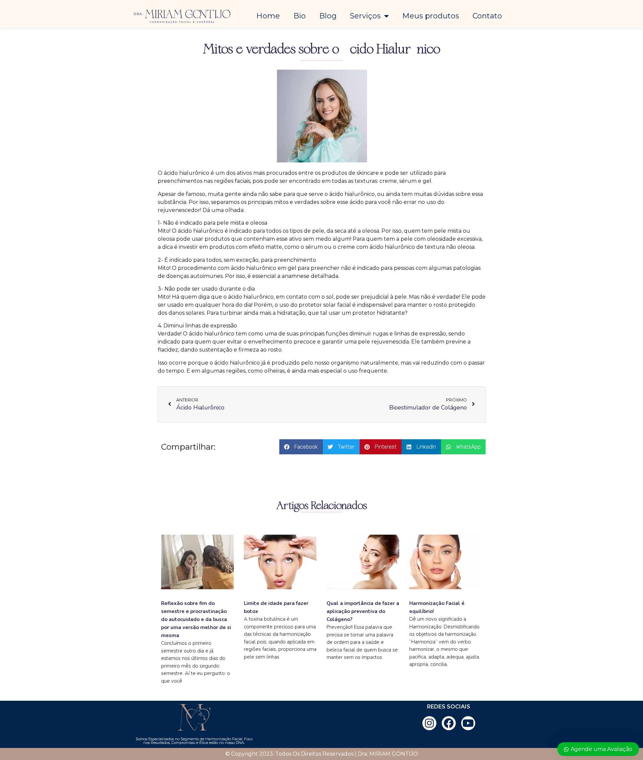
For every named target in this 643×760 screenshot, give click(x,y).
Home (268, 15)
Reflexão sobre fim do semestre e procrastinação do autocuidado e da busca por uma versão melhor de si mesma (196, 619)
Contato (487, 15)
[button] (301, 446)
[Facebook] (449, 723)
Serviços (365, 15)
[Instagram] (429, 723)
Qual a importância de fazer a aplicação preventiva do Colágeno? (363, 611)
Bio (299, 15)
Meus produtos (430, 15)
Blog (328, 15)
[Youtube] (468, 723)
